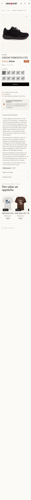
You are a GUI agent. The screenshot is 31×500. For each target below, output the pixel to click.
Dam (8, 10)
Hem (3, 10)
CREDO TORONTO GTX (19, 10)
